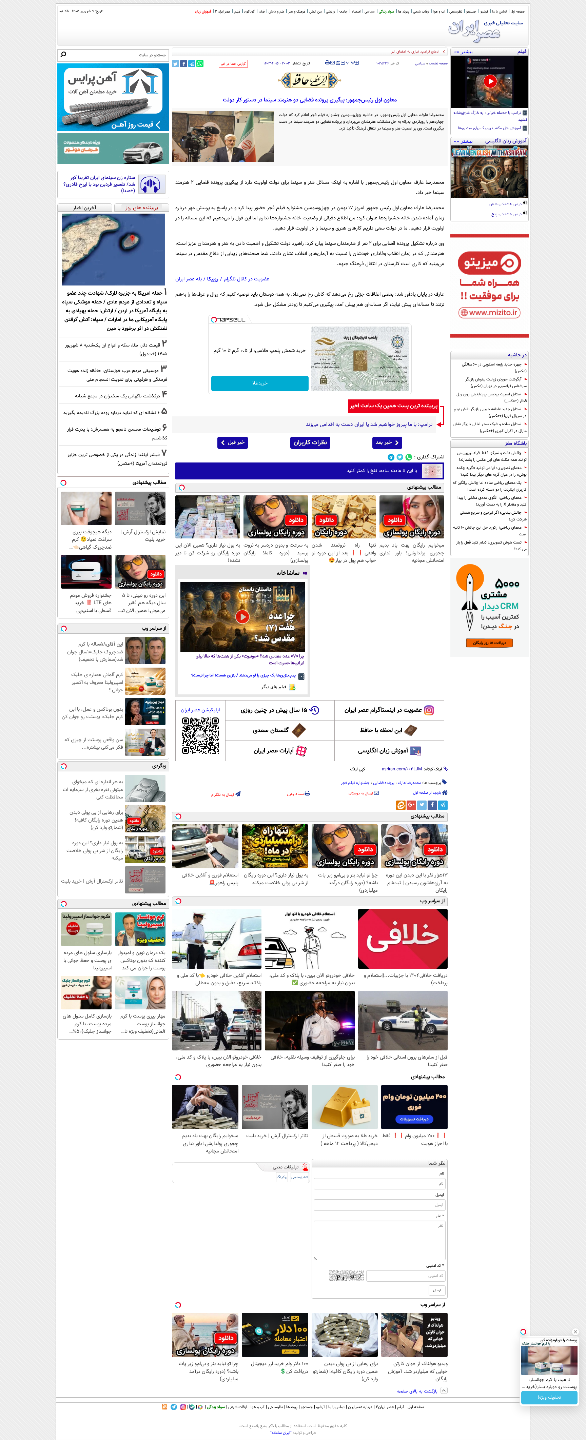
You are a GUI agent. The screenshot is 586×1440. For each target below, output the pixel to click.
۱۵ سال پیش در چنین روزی (274, 710)
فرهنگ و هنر (296, 11)
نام (442, 1173)
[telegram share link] (191, 63)
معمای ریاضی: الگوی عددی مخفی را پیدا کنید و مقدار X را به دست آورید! (492, 501)
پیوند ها (403, 11)
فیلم (237, 11)
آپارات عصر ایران (274, 751)
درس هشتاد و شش (506, 204)
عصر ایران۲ (385, 1407)
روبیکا (212, 279)
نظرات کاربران (310, 443)
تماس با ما (499, 11)
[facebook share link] (183, 63)
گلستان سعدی (271, 730)
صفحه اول (518, 11)
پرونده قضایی (383, 783)
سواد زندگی (386, 11)
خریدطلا (260, 383)
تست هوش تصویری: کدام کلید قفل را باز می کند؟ (491, 545)
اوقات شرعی (421, 11)
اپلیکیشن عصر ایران (200, 710)
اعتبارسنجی (299, 1177)
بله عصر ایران (188, 279)
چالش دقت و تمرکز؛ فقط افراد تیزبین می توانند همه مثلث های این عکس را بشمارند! (492, 456)
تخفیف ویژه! (549, 1397)
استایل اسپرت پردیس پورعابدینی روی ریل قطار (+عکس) (491, 397)
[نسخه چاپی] (327, 62)
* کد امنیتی (435, 1266)
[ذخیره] (337, 63)
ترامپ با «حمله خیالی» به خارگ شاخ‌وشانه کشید (490, 116)
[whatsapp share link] (199, 63)
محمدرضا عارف (409, 783)
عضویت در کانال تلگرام (246, 279)
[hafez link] (310, 80)
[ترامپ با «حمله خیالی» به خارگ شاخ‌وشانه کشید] (489, 82)
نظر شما (437, 1163)
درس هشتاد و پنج (507, 215)
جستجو (471, 11)
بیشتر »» (463, 51)
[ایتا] (401, 805)
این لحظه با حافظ (381, 730)
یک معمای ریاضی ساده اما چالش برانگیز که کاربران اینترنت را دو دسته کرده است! (490, 486)
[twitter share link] (175, 63)
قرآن (262, 11)
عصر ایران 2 (222, 11)
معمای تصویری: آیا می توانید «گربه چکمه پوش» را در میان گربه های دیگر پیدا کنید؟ (491, 471)
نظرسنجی (455, 11)
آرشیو (484, 11)
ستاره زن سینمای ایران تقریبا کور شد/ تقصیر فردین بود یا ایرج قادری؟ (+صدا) (99, 185)
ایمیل (439, 1195)
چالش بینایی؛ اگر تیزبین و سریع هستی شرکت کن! (493, 516)
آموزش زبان (203, 11)
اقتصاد (356, 11)
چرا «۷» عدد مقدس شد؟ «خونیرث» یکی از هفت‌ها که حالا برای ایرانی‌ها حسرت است (250, 660)
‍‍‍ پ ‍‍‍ (350, 62)
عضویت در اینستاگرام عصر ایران (383, 710)
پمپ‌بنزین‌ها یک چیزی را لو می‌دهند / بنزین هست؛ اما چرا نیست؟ (243, 675)
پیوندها (291, 1407)
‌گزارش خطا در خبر (233, 63)
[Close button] (575, 1331)
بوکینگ (282, 1177)
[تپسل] (214, 319)
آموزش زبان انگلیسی (383, 751)
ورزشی (330, 11)
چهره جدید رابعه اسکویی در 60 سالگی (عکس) (494, 367)
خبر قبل (236, 442)
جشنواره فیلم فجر (355, 783)
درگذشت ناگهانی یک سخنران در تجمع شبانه (117, 396)
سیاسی (370, 11)
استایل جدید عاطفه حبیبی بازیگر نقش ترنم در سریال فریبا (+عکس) (490, 412)
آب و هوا (439, 11)
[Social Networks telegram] (391, 457)
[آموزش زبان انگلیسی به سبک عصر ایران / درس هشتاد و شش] (489, 171)
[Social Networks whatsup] (408, 457)
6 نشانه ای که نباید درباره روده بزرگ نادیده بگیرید (111, 413)
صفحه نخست (438, 63)
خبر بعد (384, 442)
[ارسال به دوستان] (332, 62)
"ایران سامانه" (281, 1433)
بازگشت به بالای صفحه (418, 1391)
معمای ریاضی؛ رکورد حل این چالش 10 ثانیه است (490, 531)
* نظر (440, 1216)
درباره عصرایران (360, 1407)
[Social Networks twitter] (400, 457)
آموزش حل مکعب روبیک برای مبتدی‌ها (490, 128)
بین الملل (315, 11)
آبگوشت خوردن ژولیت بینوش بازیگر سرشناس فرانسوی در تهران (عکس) (496, 382)
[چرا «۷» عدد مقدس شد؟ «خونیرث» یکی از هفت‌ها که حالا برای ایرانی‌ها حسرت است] (242, 617)
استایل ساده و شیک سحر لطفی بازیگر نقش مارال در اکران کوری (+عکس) (490, 427)
